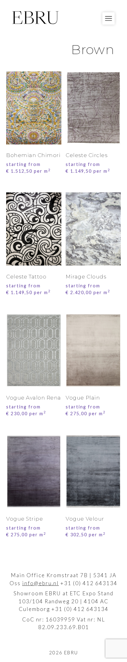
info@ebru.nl (40, 583)
